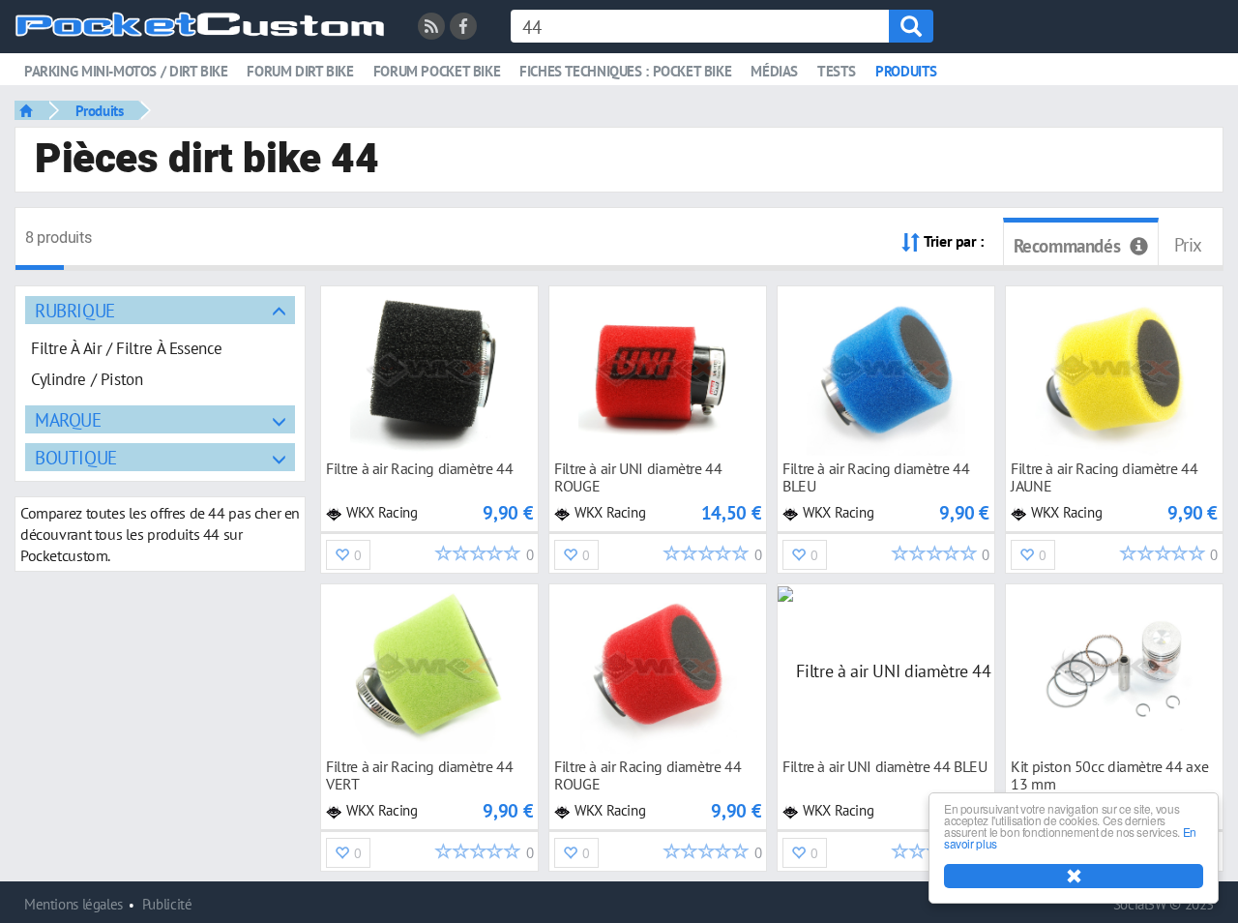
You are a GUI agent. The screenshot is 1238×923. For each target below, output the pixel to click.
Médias (774, 71)
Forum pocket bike (436, 71)
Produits (906, 71)
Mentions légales (73, 904)
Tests (836, 71)
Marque (68, 419)
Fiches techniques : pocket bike (625, 71)
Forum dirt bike (300, 71)
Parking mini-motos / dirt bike (125, 71)
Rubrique (75, 310)
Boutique (76, 457)
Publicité (167, 904)
